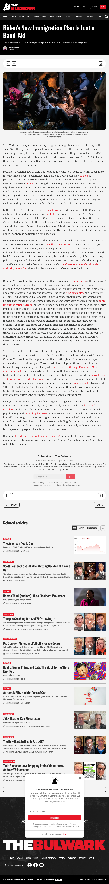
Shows (36, 16)
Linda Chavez (14, 47)
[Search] (106, 16)
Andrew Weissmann (14, 780)
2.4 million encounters (57, 244)
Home (5, 16)
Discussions (92, 528)
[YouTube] (41, 865)
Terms (89, 879)
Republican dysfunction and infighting (37, 436)
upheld (51, 214)
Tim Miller (10, 580)
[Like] (8, 63)
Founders (79, 16)
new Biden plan (75, 292)
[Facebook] (35, 865)
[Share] (101, 63)
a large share (78, 281)
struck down (50, 210)
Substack (58, 879)
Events (69, 16)
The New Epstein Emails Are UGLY (23, 741)
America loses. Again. (12, 675)
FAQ (84, 6)
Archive (90, 16)
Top (74, 528)
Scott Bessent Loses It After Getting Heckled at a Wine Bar (36, 568)
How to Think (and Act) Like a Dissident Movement (34, 595)
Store (76, 6)
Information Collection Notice (53, 826)
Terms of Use (67, 824)
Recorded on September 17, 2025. (17, 722)
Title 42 (30, 183)
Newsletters (24, 16)
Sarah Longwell (12, 629)
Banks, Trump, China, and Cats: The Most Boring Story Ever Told (36, 669)
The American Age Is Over (19, 543)
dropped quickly (81, 383)
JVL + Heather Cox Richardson (21, 718)
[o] (90, 571)
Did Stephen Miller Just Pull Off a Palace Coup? (31, 643)
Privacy (83, 879)
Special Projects (56, 16)
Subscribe (54, 817)
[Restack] (14, 63)
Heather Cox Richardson (30, 726)
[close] (80, 778)
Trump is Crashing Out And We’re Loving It (29, 618)
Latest (81, 528)
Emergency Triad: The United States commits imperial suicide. (28, 547)
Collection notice (99, 879)
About (99, 16)
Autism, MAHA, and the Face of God (24, 692)
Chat (44, 16)
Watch (13, 16)
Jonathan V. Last (12, 551)
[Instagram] (29, 865)
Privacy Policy (74, 826)
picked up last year (36, 413)
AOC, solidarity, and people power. (17, 599)
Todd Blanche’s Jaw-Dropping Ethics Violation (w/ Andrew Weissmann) (33, 767)
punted (83, 175)
